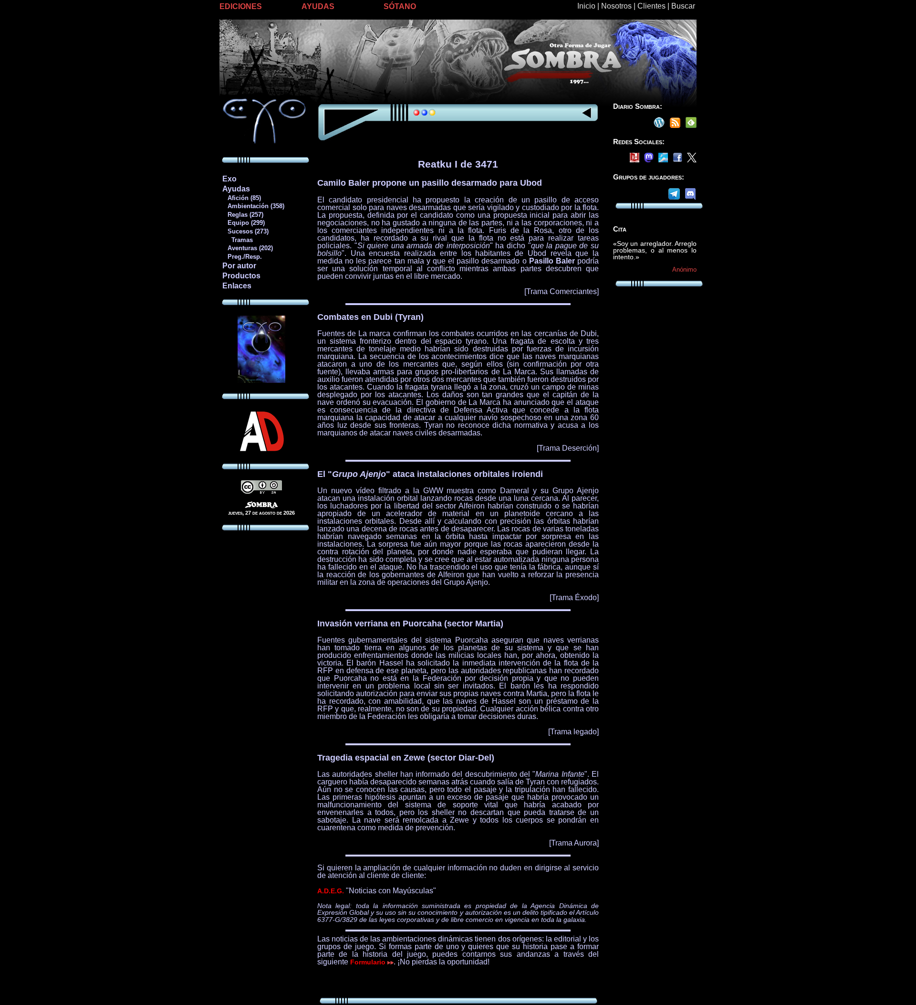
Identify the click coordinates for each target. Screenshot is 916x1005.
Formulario (368, 962)
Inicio (586, 6)
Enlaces (236, 286)
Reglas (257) (242, 214)
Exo (229, 179)
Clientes (651, 6)
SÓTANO (400, 6)
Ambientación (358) (253, 206)
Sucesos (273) (245, 231)
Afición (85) (241, 197)
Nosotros (616, 6)
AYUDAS (318, 6)
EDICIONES (240, 6)
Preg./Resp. (242, 256)
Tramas (237, 239)
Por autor (239, 266)
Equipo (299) (243, 222)
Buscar (683, 6)
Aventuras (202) (247, 248)
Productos (241, 276)
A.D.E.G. (330, 891)
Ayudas (236, 189)
